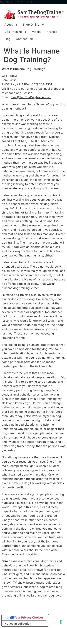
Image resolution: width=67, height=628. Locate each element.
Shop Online (31, 24)
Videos (36, 31)
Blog (7, 39)
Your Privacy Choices (29, 617)
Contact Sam (25, 39)
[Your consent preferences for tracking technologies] (60, 621)
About (8, 24)
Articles (52, 31)
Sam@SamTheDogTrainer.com (31, 97)
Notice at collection (17, 623)
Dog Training (13, 31)
